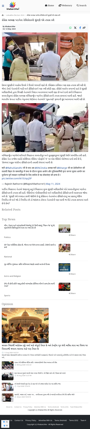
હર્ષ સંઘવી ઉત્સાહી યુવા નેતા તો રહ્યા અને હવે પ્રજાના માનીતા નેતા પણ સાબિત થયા (37, 384)
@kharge (62, 168)
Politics (7, 237)
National (8, 257)
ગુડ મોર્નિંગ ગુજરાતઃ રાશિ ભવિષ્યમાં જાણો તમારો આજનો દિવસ (27, 264)
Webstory (66, 5)
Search (82, 5)
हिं (7, 426)
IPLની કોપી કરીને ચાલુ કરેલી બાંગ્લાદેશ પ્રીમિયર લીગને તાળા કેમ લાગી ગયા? (29, 285)
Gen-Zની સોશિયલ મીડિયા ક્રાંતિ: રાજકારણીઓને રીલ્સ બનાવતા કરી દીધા (35, 362)
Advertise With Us (40, 407)
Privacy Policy (27, 407)
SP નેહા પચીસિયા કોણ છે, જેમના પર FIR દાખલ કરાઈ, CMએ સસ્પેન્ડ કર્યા (30, 246)
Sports (7, 296)
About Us (9, 407)
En (6, 422)
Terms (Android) (53, 407)
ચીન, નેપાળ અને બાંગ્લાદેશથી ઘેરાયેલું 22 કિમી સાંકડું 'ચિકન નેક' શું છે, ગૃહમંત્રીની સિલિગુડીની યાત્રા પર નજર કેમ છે (29, 226)
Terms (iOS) (64, 407)
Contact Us (18, 407)
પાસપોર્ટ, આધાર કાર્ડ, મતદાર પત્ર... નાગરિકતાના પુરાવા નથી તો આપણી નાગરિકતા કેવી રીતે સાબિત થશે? (44, 394)
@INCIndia (41, 168)
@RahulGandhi (14, 168)
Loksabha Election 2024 (15, 15)
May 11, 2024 (53, 184)
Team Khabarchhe (76, 407)
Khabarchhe (10, 27)
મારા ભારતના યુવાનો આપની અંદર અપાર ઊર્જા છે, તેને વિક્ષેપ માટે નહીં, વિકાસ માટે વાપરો (40, 373)
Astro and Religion (12, 276)
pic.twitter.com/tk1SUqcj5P (17, 178)
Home (50, 5)
